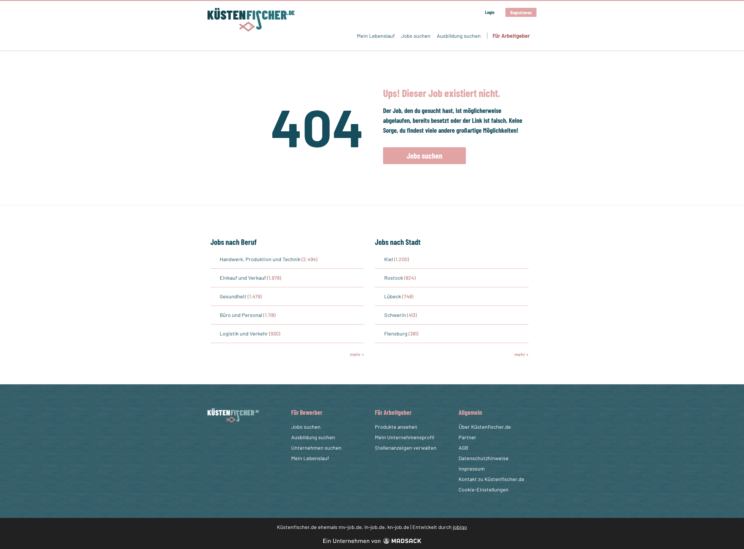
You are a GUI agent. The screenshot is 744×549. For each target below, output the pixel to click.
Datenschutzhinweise (484, 458)
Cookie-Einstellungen (484, 489)
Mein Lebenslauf (376, 36)
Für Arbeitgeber (511, 36)
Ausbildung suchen (459, 36)
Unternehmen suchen (316, 447)
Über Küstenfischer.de (485, 427)
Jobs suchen (415, 36)
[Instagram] (223, 436)
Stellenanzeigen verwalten (406, 447)
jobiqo (460, 527)
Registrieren (521, 12)
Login (489, 12)
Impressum (472, 468)
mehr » (357, 354)
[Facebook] (213, 436)
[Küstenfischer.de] (251, 20)
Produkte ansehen (396, 427)
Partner (467, 437)
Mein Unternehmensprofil (404, 437)
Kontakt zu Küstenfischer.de (491, 479)
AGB (463, 447)
